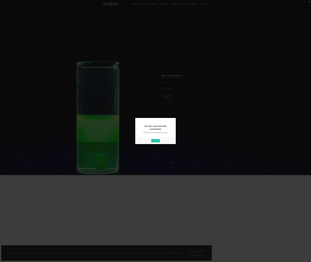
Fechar (155, 140)
